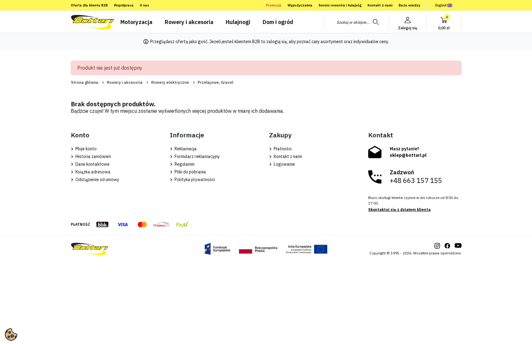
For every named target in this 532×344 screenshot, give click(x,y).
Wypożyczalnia (300, 5)
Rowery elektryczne (170, 82)
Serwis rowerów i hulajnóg (340, 5)
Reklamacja (185, 149)
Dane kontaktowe (92, 164)
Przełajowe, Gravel (215, 82)
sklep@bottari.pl (408, 155)
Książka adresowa (93, 172)
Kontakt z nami (380, 5)
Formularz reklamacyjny (197, 156)
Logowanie (284, 164)
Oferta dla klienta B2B (89, 5)
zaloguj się (276, 41)
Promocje (273, 5)
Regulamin (184, 164)
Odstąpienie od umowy (97, 179)
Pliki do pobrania (190, 172)
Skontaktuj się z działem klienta (399, 209)
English (441, 5)
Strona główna (84, 82)
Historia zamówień (93, 156)
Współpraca (124, 5)
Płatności (282, 149)
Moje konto (86, 149)
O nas (144, 5)
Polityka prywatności (194, 179)
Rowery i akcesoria (125, 82)
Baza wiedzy (409, 5)
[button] (444, 22)
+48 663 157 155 (416, 180)
